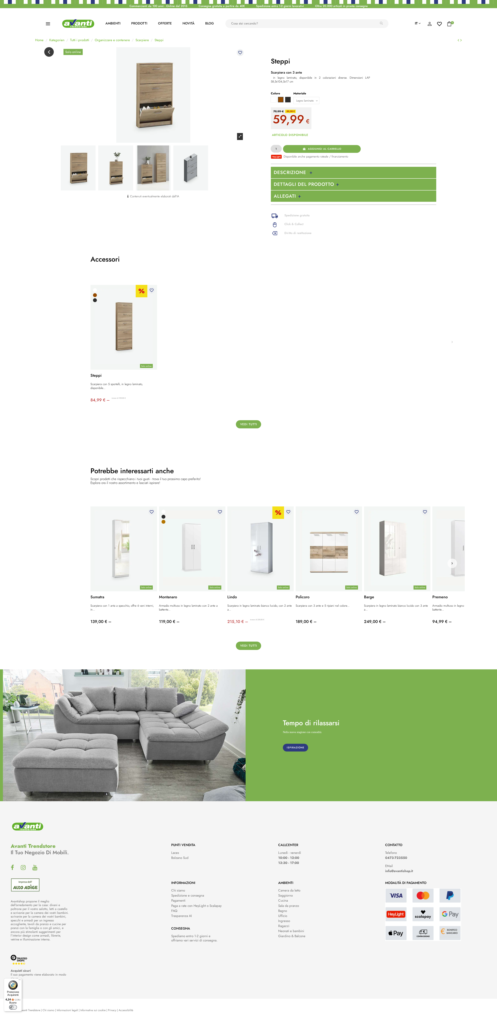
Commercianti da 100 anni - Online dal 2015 (158, 6)
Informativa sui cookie (93, 1010)
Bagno (282, 910)
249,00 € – (375, 622)
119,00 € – (169, 622)
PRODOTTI (139, 23)
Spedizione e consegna (187, 895)
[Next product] (461, 40)
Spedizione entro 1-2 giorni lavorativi (280, 6)
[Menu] (19, 980)
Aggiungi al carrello (324, 149)
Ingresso (284, 920)
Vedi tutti (248, 424)
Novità (188, 23)
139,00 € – (100, 622)
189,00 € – (306, 622)
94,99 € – (442, 622)
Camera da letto (289, 890)
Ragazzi (283, 926)
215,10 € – (237, 622)
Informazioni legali (67, 1010)
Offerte (165, 23)
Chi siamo (178, 890)
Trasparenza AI (181, 915)
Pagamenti (178, 900)
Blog (209, 23)
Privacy (112, 1010)
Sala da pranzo (288, 905)
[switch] (13, 1007)
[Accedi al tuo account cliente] (430, 25)
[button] (452, 563)
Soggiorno (285, 895)
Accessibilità (126, 1010)
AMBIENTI (113, 23)
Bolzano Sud (180, 857)
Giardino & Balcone (291, 936)
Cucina (283, 900)
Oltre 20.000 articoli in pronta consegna (341, 6)
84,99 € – (100, 400)
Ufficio (282, 915)
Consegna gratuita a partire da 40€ (222, 6)
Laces (175, 852)
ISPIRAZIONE (295, 747)
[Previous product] (459, 40)
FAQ (174, 910)
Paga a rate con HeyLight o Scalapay (196, 905)
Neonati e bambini (291, 931)
